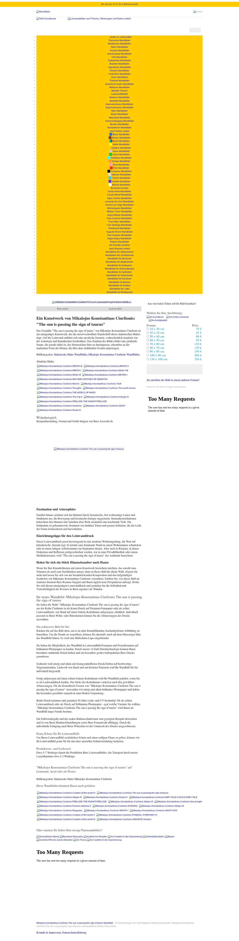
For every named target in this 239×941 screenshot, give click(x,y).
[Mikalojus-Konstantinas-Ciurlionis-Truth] (101, 384)
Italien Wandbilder (119, 47)
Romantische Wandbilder (119, 127)
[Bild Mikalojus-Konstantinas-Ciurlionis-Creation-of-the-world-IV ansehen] (66, 793)
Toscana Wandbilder (119, 50)
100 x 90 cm (157, 355)
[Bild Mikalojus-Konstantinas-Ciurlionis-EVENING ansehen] (115, 806)
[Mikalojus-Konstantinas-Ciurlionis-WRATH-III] (59, 366)
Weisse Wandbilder (121, 185)
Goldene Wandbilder (121, 148)
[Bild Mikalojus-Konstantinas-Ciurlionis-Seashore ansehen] (59, 406)
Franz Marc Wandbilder (119, 221)
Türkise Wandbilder (121, 178)
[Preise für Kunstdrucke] (155, 317)
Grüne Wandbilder (121, 154)
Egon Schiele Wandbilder (119, 198)
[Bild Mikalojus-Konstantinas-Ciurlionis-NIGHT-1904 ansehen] (153, 810)
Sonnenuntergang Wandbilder (119, 121)
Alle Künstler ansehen (119, 245)
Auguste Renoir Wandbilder (119, 232)
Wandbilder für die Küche (119, 258)
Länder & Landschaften (119, 37)
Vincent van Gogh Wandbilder (119, 205)
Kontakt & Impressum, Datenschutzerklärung (61, 932)
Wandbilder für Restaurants (120, 292)
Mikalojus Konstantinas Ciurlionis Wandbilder (113, 354)
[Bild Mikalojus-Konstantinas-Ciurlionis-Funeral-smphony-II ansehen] (64, 806)
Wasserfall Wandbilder (119, 117)
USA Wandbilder (119, 57)
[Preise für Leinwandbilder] (176, 317)
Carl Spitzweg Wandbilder (119, 225)
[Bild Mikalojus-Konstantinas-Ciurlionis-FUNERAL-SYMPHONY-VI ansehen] (127, 815)
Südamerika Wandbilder (119, 60)
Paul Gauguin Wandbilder (119, 235)
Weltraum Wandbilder (119, 87)
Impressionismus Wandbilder (119, 104)
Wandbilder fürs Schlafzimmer (119, 255)
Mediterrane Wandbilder (119, 43)
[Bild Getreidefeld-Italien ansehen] (154, 836)
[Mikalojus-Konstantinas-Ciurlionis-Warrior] (58, 384)
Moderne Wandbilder (120, 97)
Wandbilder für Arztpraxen (119, 265)
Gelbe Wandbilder (121, 144)
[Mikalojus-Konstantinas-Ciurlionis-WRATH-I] (59, 370)
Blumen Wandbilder (119, 124)
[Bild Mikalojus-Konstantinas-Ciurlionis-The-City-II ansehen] (59, 397)
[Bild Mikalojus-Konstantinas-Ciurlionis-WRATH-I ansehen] (106, 810)
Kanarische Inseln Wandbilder (119, 84)
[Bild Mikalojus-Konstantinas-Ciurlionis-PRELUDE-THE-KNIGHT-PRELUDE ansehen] (71, 401)
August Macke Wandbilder (119, 215)
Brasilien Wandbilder (119, 64)
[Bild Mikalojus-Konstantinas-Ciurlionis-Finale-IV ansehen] (59, 410)
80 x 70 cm (156, 347)
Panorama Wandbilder (119, 40)
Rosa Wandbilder (120, 164)
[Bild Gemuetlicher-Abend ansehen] (48, 836)
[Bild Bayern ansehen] (170, 836)
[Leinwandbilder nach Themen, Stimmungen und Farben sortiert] (99, 18)
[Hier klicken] (175, 369)
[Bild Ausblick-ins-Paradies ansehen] (96, 836)
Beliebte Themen (119, 91)
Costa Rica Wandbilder (119, 74)
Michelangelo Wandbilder (119, 208)
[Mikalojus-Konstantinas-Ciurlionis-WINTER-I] (105, 375)
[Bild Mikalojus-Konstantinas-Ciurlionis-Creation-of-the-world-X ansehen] (66, 815)
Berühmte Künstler (119, 188)
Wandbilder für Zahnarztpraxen (119, 269)
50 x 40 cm (156, 336)
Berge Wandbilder (119, 114)
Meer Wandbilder (119, 111)
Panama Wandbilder (119, 70)
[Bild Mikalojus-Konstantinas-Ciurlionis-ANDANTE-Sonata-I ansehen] (124, 819)
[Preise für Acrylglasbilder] (157, 320)
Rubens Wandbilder (119, 242)
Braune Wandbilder (121, 138)
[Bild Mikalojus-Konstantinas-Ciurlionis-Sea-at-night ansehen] (178, 801)
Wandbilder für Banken (120, 282)
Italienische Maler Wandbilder (70, 354)
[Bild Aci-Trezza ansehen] (80, 840)
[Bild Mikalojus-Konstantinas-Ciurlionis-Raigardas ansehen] (59, 810)
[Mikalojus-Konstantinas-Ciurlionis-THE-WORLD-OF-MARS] (66, 392)
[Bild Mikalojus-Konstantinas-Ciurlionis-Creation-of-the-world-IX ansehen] (66, 819)
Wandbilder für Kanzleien (119, 278)
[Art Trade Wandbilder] (43, 11)
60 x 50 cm (156, 340)
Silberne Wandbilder (121, 174)
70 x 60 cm (156, 344)
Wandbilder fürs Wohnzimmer (120, 252)
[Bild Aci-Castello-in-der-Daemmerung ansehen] (125, 836)
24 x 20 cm (156, 329)
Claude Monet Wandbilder (119, 195)
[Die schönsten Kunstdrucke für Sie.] (46, 18)
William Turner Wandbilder (119, 211)
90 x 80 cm (156, 351)
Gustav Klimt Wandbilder (119, 191)
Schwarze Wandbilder (121, 171)
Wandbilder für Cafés (120, 289)
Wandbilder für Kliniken (119, 285)
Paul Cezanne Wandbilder (119, 218)
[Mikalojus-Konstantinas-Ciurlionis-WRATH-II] (106, 366)
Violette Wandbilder (121, 181)
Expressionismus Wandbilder (119, 107)
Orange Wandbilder (121, 161)
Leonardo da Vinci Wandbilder (119, 201)
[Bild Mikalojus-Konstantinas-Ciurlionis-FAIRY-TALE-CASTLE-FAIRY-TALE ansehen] (163, 797)
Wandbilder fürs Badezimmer (119, 262)
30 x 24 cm (156, 332)
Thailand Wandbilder (119, 80)
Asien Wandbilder (119, 77)
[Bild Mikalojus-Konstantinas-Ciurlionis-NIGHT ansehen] (104, 406)
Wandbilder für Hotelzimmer (119, 275)
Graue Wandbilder (121, 151)
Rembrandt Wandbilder (119, 228)
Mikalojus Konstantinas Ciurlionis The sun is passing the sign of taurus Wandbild (74, 923)
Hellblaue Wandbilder (121, 158)
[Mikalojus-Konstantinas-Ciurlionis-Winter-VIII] (105, 370)
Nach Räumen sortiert (119, 248)
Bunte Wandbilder (121, 141)
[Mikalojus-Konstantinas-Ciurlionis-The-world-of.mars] (109, 388)
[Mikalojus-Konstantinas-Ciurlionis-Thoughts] (59, 388)
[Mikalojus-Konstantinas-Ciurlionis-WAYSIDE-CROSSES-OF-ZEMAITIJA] (72, 379)
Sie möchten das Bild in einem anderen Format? (173, 380)
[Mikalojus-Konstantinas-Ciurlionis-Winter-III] (59, 375)
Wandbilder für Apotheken (119, 272)
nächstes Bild (115, 308)
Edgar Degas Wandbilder (119, 238)
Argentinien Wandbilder (119, 67)
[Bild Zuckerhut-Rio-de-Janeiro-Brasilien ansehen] (54, 840)
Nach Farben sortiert (119, 131)
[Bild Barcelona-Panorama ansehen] (72, 836)
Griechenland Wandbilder (119, 54)
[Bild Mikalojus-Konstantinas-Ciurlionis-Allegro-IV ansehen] (59, 797)
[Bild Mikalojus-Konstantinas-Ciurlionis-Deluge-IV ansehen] (106, 397)
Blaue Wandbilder (121, 134)
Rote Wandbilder (121, 168)
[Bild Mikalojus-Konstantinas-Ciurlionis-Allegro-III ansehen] (131, 801)
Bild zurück (62, 308)
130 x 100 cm (158, 359)
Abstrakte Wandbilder (119, 101)
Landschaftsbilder (119, 94)
